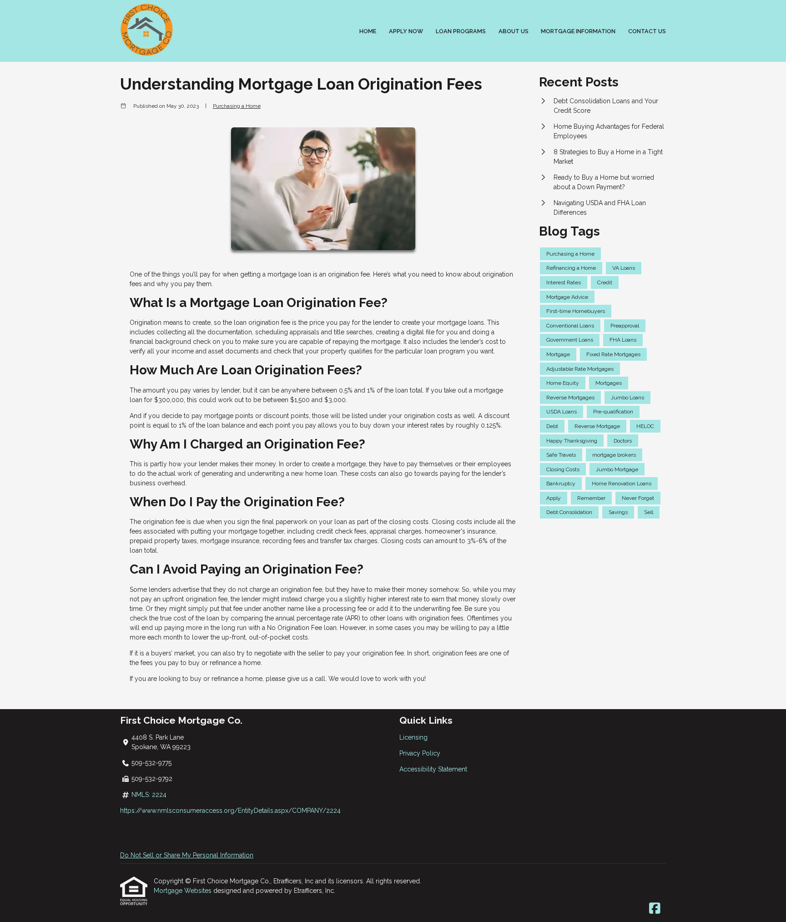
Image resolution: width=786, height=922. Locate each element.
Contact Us (647, 31)
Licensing (413, 737)
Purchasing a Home (237, 106)
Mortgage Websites (183, 890)
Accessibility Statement (433, 769)
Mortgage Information (578, 31)
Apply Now (406, 31)
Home (367, 31)
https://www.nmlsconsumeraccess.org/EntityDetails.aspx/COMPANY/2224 (230, 810)
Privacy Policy (419, 753)
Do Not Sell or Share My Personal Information (186, 855)
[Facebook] (655, 909)
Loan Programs (461, 31)
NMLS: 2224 (148, 794)
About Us (514, 31)
